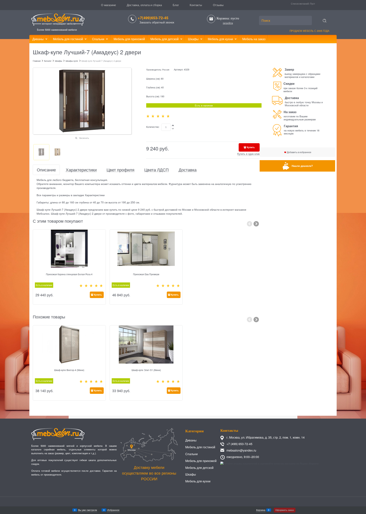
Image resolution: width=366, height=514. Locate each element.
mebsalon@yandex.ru (241, 450)
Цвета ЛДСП (156, 170)
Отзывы (218, 5)
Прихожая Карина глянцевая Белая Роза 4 (69, 274)
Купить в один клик (248, 154)
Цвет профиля (120, 170)
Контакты (196, 5)
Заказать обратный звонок (156, 22)
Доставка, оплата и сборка (144, 5)
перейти (228, 23)
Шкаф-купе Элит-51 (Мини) (146, 370)
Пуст (312, 3)
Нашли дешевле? (302, 166)
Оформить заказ (284, 510)
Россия (165, 69)
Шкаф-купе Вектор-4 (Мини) (69, 370)
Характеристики (81, 170)
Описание (46, 170)
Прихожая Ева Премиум (146, 274)
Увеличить (84, 137)
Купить (251, 147)
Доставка (188, 170)
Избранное (113, 510)
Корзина (260, 510)
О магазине (108, 5)
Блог (176, 5)
